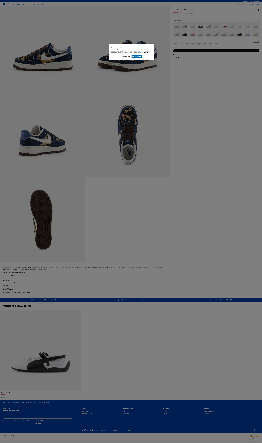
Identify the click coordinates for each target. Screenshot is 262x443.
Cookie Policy (146, 52)
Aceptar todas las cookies (136, 56)
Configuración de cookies (125, 56)
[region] (131, 52)
